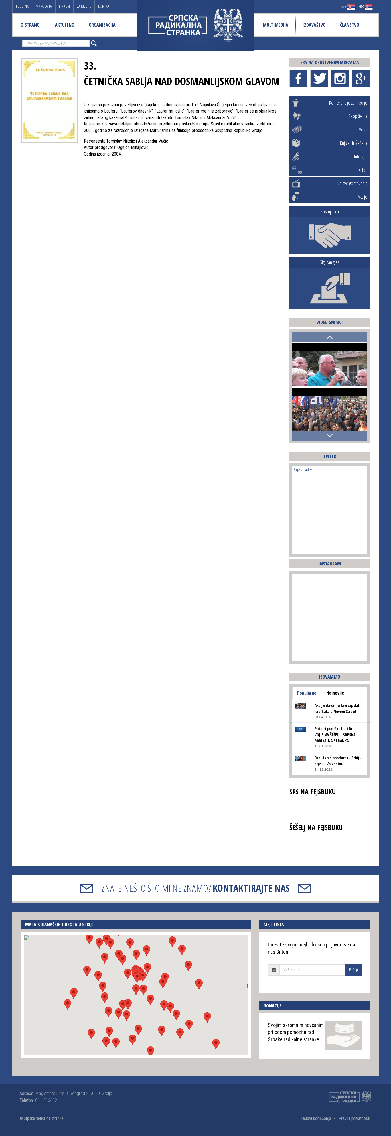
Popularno (307, 693)
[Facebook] (298, 78)
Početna (22, 6)
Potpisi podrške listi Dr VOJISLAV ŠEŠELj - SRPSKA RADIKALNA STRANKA (335, 734)
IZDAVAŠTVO (314, 25)
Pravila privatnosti (354, 1118)
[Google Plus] (361, 78)
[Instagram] (340, 78)
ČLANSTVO (349, 25)
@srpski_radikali (303, 469)
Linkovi (64, 6)
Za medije (84, 6)
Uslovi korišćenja (316, 1118)
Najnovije (335, 693)
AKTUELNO (64, 25)
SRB (344, 6)
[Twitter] (319, 78)
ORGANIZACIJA (102, 25)
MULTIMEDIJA (275, 25)
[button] (136, 989)
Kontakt (104, 6)
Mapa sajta (44, 6)
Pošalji (353, 969)
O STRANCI (31, 25)
